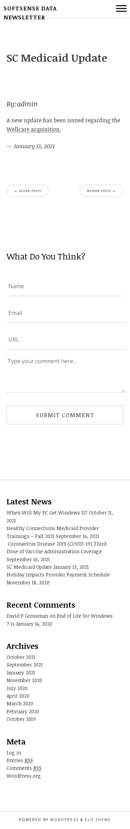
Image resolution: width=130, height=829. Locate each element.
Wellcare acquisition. (34, 129)
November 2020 (24, 680)
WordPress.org (24, 776)
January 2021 (21, 672)
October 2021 (21, 657)
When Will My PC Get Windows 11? (47, 512)
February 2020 (23, 711)
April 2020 (18, 696)
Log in (14, 752)
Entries (20, 760)
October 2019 (21, 719)
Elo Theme (98, 819)
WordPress (64, 819)
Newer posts (101, 190)
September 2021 (25, 664)
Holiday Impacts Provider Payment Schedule (58, 574)
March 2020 (20, 703)
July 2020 (17, 688)
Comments (24, 768)
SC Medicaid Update (29, 567)
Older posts (27, 190)
